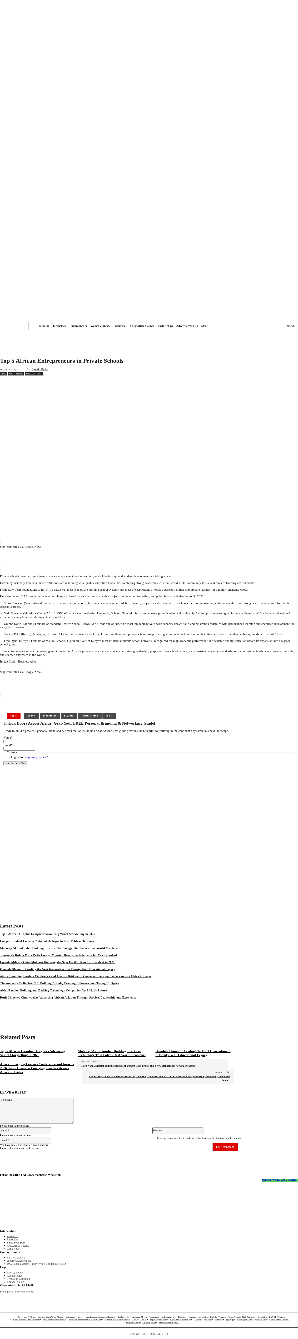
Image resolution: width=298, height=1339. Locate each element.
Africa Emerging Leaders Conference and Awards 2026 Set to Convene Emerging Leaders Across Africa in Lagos (75, 976)
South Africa (30, 373)
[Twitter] (86, 1297)
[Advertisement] (149, 412)
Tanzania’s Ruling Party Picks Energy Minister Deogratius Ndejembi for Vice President (58, 955)
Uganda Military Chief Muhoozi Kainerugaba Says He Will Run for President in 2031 (57, 962)
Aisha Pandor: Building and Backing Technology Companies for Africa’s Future (53, 990)
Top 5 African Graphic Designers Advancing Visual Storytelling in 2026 (47, 934)
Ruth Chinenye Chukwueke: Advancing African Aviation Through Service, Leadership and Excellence (68, 997)
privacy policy (37, 757)
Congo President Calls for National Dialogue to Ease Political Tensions (47, 941)
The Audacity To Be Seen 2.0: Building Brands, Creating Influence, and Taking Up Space (59, 983)
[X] (42, 381)
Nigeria (3, 373)
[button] (290, 325)
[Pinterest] (54, 381)
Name (7, 737)
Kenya (11, 373)
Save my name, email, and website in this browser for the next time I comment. (199, 1138)
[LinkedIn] (128, 1297)
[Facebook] (30, 381)
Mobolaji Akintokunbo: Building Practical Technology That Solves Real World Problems (59, 948)
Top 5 (39, 373)
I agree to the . (29, 757)
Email (7, 745)
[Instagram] (2, 1297)
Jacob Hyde (40, 369)
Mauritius (19, 373)
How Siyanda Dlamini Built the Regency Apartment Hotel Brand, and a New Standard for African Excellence (138, 1066)
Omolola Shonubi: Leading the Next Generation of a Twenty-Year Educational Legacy (57, 969)
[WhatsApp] (67, 381)
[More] (55, 701)
